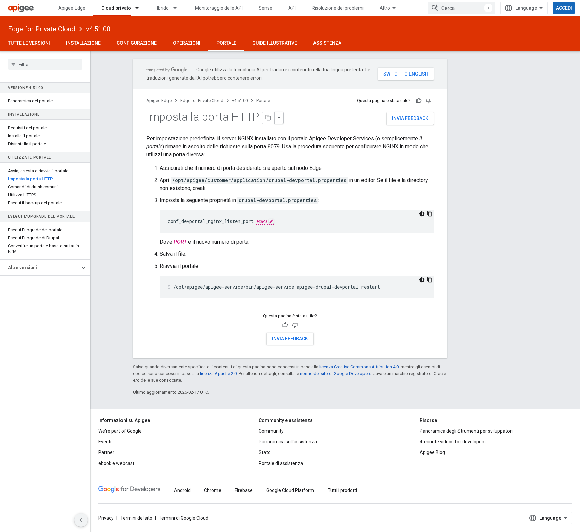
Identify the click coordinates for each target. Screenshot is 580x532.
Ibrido (163, 8)
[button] (40, 267)
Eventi (104, 441)
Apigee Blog (432, 452)
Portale (226, 43)
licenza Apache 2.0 (218, 373)
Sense (265, 8)
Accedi (564, 8)
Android (182, 490)
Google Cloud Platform (290, 490)
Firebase (244, 490)
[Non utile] (429, 101)
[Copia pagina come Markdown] (268, 118)
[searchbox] (45, 64)
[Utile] (419, 101)
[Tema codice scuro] (422, 214)
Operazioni (186, 43)
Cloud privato (116, 8)
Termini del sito (136, 518)
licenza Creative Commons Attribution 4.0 (359, 366)
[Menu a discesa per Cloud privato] (140, 8)
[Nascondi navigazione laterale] (81, 520)
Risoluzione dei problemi (338, 8)
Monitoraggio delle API (219, 8)
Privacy (106, 518)
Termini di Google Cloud (183, 518)
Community (271, 431)
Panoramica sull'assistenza (288, 441)
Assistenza (327, 43)
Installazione (83, 43)
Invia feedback (410, 118)
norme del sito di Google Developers (335, 373)
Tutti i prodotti (342, 490)
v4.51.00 (98, 29)
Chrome (212, 490)
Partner (106, 452)
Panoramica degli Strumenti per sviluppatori (466, 431)
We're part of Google (120, 431)
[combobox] (461, 8)
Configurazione (137, 43)
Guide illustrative (274, 43)
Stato (265, 452)
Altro (385, 8)
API (292, 8)
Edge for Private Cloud (41, 29)
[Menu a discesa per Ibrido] (178, 8)
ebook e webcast (116, 463)
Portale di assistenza (281, 463)
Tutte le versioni (29, 43)
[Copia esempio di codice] (430, 214)
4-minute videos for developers (453, 441)
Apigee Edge (71, 8)
